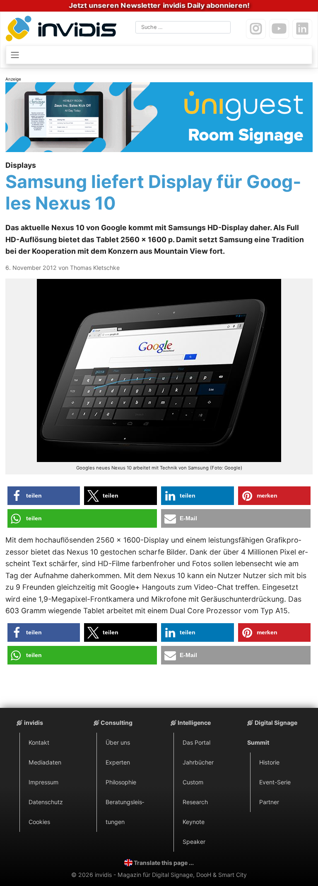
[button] (43, 495)
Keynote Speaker (194, 831)
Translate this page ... (164, 862)
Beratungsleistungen (125, 811)
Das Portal (196, 742)
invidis (33, 722)
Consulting (116, 722)
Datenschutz (46, 801)
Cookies (39, 821)
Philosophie (121, 782)
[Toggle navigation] (159, 54)
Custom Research (195, 792)
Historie (269, 762)
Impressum (43, 782)
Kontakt (39, 742)
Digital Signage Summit (272, 732)
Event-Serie (275, 782)
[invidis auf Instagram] (256, 29)
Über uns (118, 742)
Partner (269, 801)
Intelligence (194, 722)
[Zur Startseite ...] (63, 30)
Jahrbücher (198, 762)
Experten (118, 762)
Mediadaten (45, 762)
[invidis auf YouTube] (279, 29)
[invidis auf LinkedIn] (302, 29)
